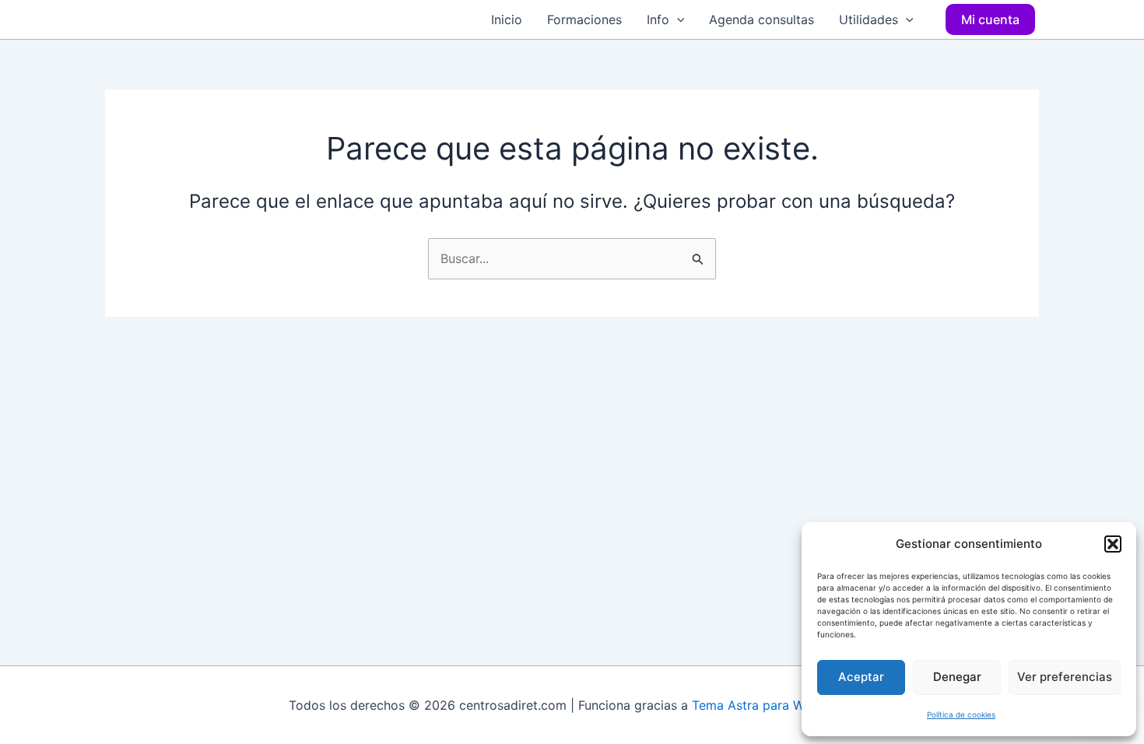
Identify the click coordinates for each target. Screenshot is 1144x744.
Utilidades (868, 19)
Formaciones (584, 19)
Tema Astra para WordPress (774, 705)
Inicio (506, 19)
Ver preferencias (1064, 676)
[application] (677, 19)
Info (658, 19)
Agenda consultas (761, 19)
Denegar (957, 676)
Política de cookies (961, 714)
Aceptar (861, 676)
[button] (1113, 544)
